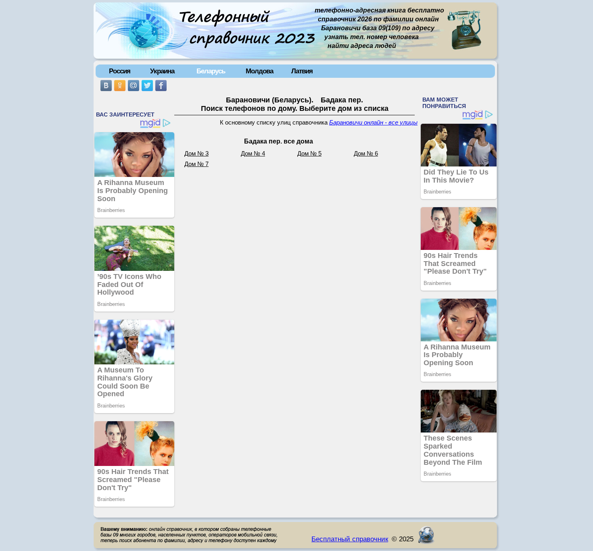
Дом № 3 (196, 153)
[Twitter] (147, 85)
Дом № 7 (196, 164)
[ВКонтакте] (106, 85)
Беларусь (210, 71)
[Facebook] (161, 85)
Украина (162, 71)
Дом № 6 (366, 153)
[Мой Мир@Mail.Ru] (133, 85)
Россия (119, 71)
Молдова (259, 71)
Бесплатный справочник (349, 539)
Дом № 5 (309, 153)
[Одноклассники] (119, 85)
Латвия (302, 71)
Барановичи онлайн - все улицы (373, 122)
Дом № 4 (253, 153)
